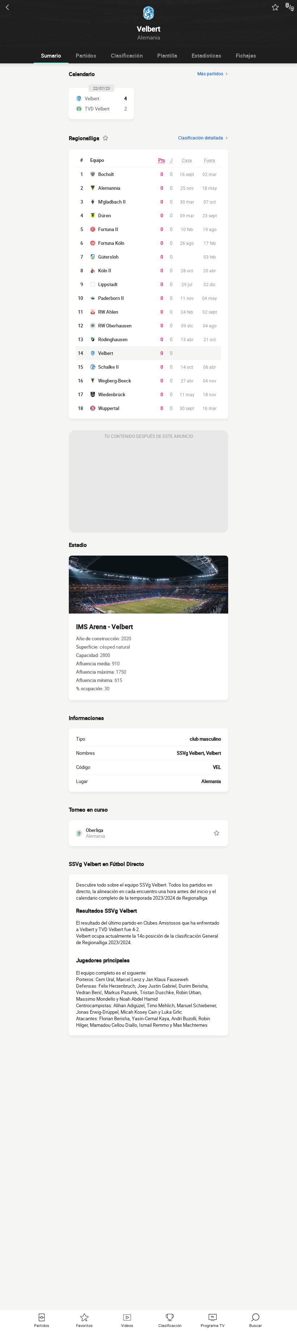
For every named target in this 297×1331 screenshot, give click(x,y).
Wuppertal (108, 408)
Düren (104, 215)
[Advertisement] (148, 487)
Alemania (211, 781)
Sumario (51, 55)
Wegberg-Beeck (114, 380)
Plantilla (167, 55)
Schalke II (108, 367)
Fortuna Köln (111, 243)
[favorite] (275, 7)
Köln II (104, 270)
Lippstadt (107, 284)
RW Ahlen (108, 312)
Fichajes (246, 55)
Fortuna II (108, 229)
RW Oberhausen (114, 325)
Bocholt (106, 174)
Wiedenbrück (111, 394)
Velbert (105, 353)
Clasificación (127, 55)
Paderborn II (111, 298)
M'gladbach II (112, 201)
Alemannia (109, 188)
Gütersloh (108, 257)
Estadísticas (206, 55)
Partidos (86, 55)
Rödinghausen (112, 339)
